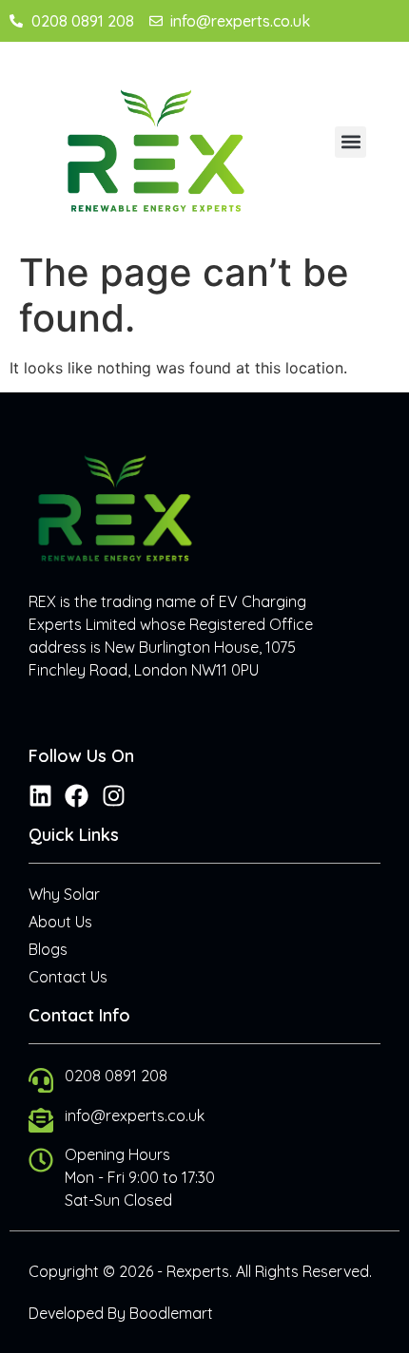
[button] (350, 142)
